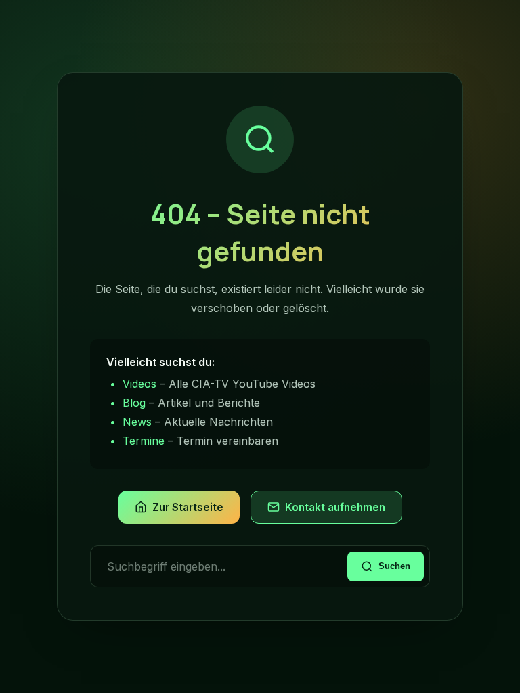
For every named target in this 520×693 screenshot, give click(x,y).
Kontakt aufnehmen (335, 507)
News (137, 421)
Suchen (394, 566)
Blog (134, 402)
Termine (144, 440)
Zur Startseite (187, 507)
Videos (139, 383)
